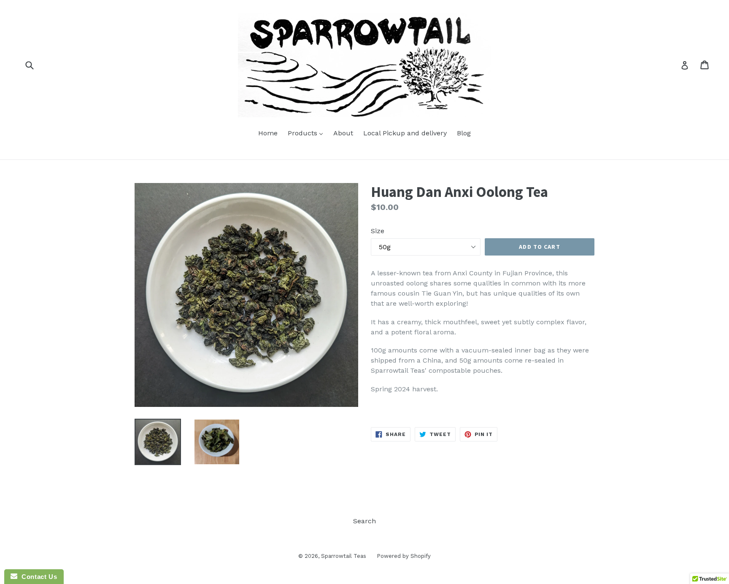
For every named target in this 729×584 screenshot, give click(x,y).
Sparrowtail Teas (343, 556)
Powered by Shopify (404, 556)
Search (364, 521)
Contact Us (37, 576)
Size (377, 231)
